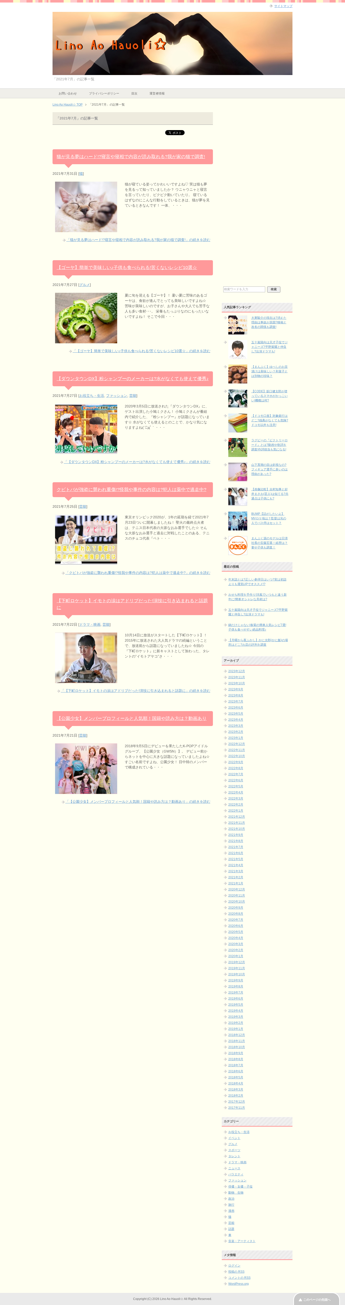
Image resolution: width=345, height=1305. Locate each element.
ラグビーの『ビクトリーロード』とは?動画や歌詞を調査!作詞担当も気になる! (269, 445)
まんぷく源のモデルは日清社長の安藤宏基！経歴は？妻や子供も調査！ (269, 543)
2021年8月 (235, 841)
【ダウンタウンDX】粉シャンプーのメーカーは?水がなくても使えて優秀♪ (133, 378)
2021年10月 (236, 829)
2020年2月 (235, 950)
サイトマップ (283, 6)
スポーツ (234, 1150)
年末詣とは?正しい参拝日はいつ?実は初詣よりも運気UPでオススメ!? (257, 582)
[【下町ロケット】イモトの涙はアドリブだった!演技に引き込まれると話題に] (86, 680)
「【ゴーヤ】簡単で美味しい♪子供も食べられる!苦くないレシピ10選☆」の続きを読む (141, 351)
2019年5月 (235, 1004)
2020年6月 (235, 926)
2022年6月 (235, 780)
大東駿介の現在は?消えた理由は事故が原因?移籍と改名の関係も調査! (268, 322)
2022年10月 (236, 756)
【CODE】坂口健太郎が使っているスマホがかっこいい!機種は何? (269, 396)
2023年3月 (235, 726)
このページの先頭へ (317, 1299)
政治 (231, 1198)
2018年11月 (236, 1041)
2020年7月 (235, 920)
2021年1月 (235, 883)
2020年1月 (235, 956)
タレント (234, 1156)
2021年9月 (235, 835)
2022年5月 (235, 786)
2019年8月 (235, 986)
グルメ (84, 285)
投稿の (236, 1271)
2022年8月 (235, 768)
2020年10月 (236, 901)
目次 (134, 93)
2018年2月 (235, 1095)
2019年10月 (236, 974)
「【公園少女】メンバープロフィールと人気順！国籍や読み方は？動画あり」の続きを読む (137, 802)
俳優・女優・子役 (240, 1186)
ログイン (234, 1265)
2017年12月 (236, 1101)
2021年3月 (235, 871)
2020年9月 (235, 907)
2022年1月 (235, 810)
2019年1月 (235, 1029)
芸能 (132, 396)
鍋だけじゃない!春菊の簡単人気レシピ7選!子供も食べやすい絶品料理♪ (257, 627)
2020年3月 (235, 944)
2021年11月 (236, 823)
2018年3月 (235, 1089)
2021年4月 (235, 865)
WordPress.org (238, 1284)
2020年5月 (235, 932)
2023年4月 (235, 719)
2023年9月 (235, 689)
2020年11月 (236, 895)
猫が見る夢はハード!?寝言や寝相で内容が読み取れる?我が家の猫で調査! (131, 156)
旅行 (231, 1204)
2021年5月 (235, 859)
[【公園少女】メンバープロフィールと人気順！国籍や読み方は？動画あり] (86, 791)
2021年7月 (235, 847)
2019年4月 (235, 1010)
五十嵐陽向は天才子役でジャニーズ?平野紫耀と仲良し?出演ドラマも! (269, 347)
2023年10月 (236, 683)
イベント (234, 1138)
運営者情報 (157, 93)
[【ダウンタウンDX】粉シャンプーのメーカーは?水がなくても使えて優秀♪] (86, 451)
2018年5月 (235, 1077)
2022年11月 (236, 750)
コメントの (239, 1277)
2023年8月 (235, 695)
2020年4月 (235, 938)
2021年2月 (235, 877)
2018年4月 (235, 1083)
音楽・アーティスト (242, 1241)
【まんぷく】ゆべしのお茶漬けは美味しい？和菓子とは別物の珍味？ (269, 371)
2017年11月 (236, 1107)
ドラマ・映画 (90, 624)
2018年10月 (236, 1047)
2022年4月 (235, 792)
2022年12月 (236, 744)
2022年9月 (235, 762)
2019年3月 (235, 1017)
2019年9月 (235, 980)
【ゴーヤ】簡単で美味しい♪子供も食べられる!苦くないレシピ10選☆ (127, 267)
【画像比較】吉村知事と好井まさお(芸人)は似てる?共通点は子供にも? (269, 494)
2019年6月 (235, 998)
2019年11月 (236, 968)
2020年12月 (236, 889)
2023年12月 (236, 671)
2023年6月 (235, 707)
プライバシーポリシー (104, 93)
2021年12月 (236, 816)
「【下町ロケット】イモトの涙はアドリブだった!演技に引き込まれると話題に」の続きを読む (135, 691)
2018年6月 (235, 1071)
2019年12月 (236, 962)
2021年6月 (235, 853)
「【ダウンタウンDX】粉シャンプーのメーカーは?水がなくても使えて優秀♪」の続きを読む (137, 462)
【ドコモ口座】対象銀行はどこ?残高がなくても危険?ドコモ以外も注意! (269, 420)
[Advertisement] (257, 198)
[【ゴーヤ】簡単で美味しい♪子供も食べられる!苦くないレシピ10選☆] (86, 341)
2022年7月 (235, 774)
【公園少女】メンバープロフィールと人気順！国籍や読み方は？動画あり (132, 718)
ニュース (234, 1168)
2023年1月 (235, 738)
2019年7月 (235, 992)
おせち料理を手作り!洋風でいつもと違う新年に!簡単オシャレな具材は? (257, 597)
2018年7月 (235, 1065)
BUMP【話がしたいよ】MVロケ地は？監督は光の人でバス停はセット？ (268, 518)
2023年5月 (235, 713)
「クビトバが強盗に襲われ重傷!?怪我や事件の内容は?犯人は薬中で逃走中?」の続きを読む (137, 573)
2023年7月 (235, 701)
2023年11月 (236, 677)
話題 (231, 1229)
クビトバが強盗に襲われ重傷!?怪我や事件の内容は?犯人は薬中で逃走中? (131, 489)
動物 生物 (235, 1192)
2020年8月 (235, 913)
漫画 (231, 1211)
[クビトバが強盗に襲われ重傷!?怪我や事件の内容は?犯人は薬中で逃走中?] (86, 562)
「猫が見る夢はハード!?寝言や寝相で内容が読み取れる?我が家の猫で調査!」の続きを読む (138, 240)
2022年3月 (235, 798)
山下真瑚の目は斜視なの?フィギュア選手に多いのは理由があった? (269, 469)
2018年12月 (236, 1035)
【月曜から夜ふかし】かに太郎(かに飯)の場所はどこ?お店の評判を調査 (258, 642)
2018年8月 (235, 1059)
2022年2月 (235, 804)
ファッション (116, 396)
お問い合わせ (68, 93)
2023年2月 (235, 732)
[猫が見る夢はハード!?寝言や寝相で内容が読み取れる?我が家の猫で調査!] (86, 229)
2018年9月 (235, 1053)
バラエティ (235, 1174)
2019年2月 (235, 1023)
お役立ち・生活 (91, 396)
